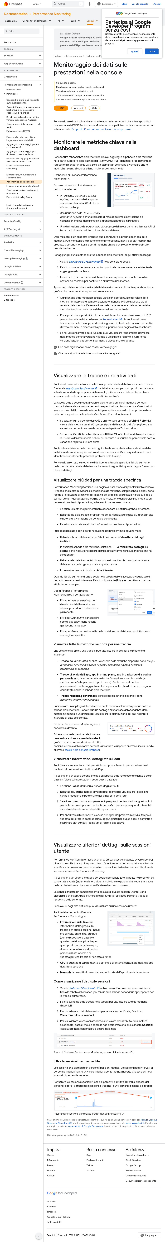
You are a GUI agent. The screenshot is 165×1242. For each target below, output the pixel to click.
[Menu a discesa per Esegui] (98, 21)
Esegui (90, 20)
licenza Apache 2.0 (135, 1123)
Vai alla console (140, 3)
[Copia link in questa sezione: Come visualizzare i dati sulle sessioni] (113, 981)
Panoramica (10, 20)
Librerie (51, 1170)
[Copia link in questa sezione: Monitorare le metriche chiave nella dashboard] (82, 149)
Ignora (134, 51)
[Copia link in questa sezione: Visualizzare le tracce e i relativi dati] (139, 376)
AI (59, 20)
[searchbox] (21, 31)
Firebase (58, 56)
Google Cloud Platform (59, 1216)
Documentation (16, 14)
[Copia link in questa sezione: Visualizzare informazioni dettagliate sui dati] (123, 759)
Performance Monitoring (52, 14)
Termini (51, 1235)
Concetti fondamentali (34, 20)
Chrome (51, 1206)
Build (73, 20)
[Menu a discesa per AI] (64, 21)
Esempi (50, 1165)
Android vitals (110, 319)
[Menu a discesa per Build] (80, 21)
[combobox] (68, 4)
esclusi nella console (81, 750)
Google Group (133, 1165)
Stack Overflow (133, 1160)
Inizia (152, 51)
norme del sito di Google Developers (85, 1126)
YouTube (91, 1170)
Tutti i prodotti (54, 1222)
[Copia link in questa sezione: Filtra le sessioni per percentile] (103, 1061)
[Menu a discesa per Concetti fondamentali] (51, 21)
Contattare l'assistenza (137, 1155)
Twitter (90, 1165)
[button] (19, 55)
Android (78, 108)
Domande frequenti (136, 1175)
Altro (36, 3)
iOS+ (62, 108)
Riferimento (53, 1160)
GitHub (50, 1175)
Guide (50, 1155)
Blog (124, 3)
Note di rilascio (133, 1170)
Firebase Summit (95, 1160)
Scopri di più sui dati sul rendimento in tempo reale (101, 129)
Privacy (61, 1235)
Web (94, 108)
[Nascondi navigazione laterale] (39, 1236)
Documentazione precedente (141, 1180)
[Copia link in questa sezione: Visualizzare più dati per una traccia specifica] (144, 480)
